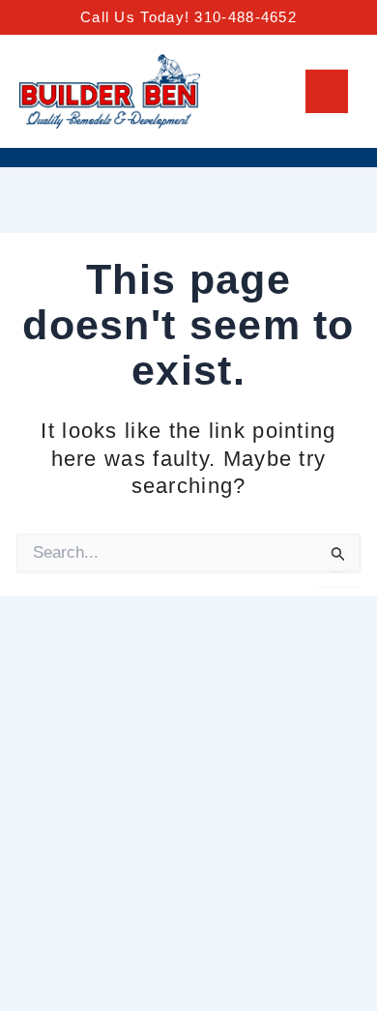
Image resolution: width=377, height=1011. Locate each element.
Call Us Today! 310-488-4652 (188, 17)
